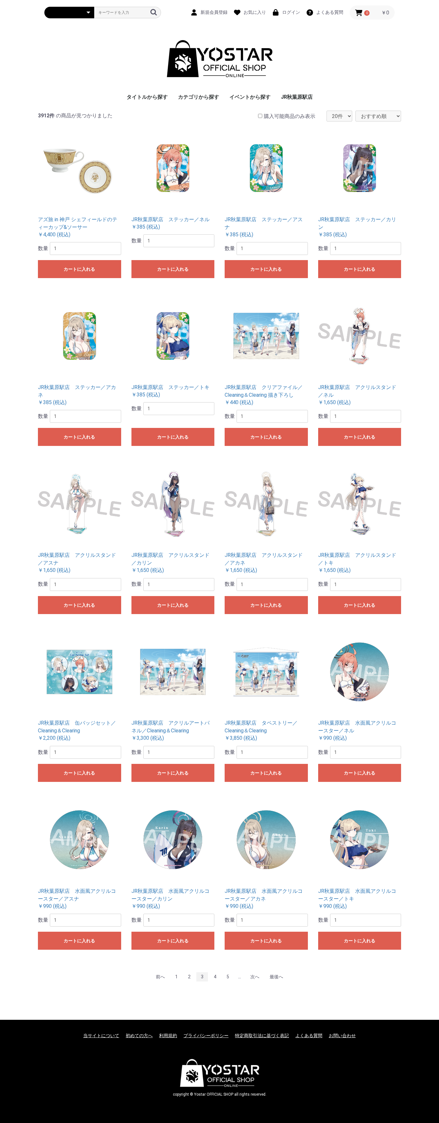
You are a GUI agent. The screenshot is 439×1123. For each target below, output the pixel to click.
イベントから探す (250, 97)
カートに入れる (79, 269)
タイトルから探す (147, 97)
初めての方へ (139, 1035)
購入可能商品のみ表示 (289, 116)
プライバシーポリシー (206, 1035)
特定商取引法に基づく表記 (262, 1035)
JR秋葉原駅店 (297, 97)
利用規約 (168, 1035)
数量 (43, 248)
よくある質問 (308, 1035)
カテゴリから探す (198, 97)
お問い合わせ (342, 1035)
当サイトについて (101, 1035)
